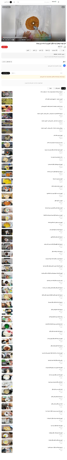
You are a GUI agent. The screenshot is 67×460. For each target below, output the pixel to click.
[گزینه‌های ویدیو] (64, 92)
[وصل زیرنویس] (59, 40)
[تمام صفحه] (64, 40)
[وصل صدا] (11, 40)
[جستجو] (18, 2)
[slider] (33, 37)
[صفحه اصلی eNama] (54, 2)
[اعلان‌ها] (14, 2)
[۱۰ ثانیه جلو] (9, 40)
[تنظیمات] (61, 40)
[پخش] (33, 23)
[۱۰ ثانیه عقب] (6, 40)
